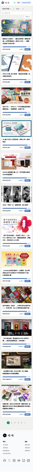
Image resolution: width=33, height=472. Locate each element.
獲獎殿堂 (27, 450)
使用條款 (5, 448)
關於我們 (27, 445)
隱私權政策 (6, 450)
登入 (19, 2)
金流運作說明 (7, 453)
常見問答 (5, 445)
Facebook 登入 (26, 2)
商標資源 (27, 448)
